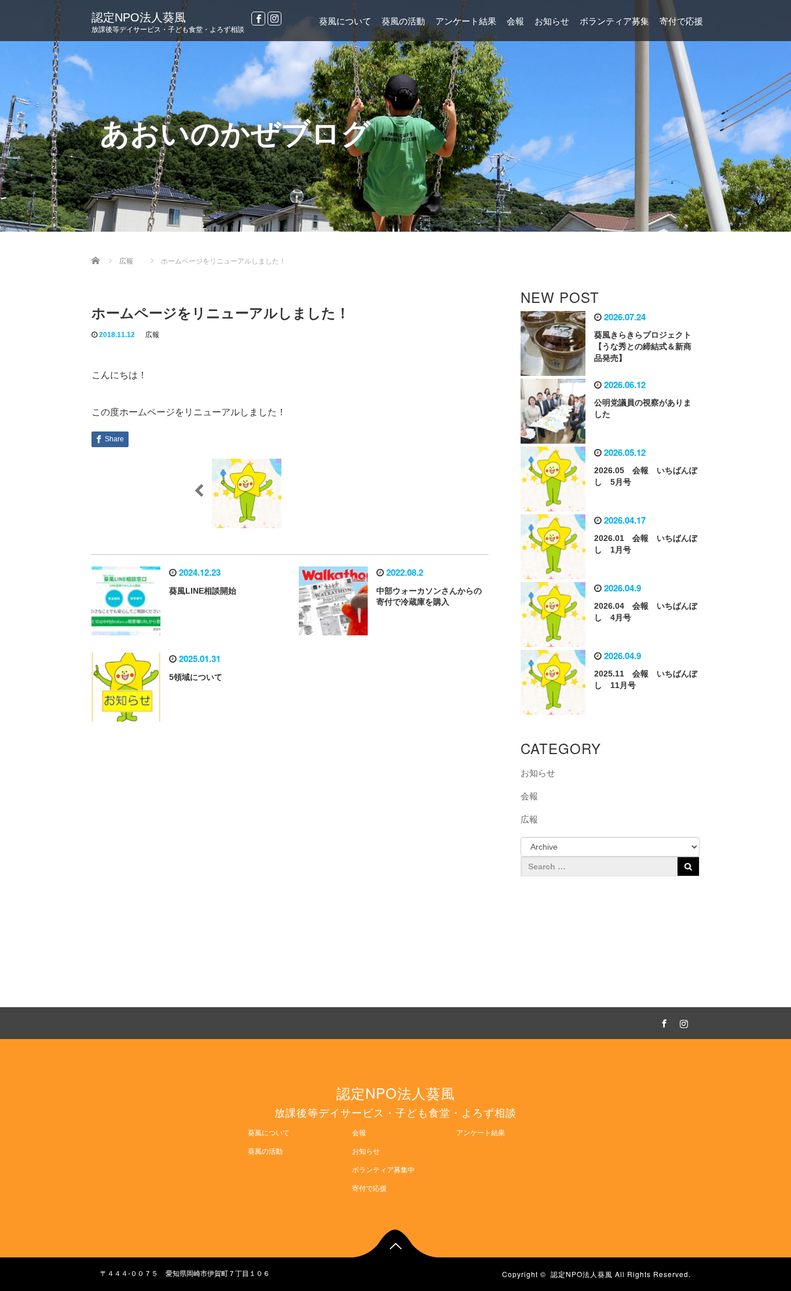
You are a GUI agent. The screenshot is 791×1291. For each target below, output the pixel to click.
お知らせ (551, 21)
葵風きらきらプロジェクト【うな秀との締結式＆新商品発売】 (642, 346)
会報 (515, 21)
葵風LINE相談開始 (202, 590)
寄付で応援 (681, 21)
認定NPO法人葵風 (138, 17)
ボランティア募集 (614, 21)
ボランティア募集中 (383, 1170)
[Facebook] (258, 18)
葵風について (345, 21)
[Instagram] (274, 18)
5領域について (195, 677)
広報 (152, 335)
